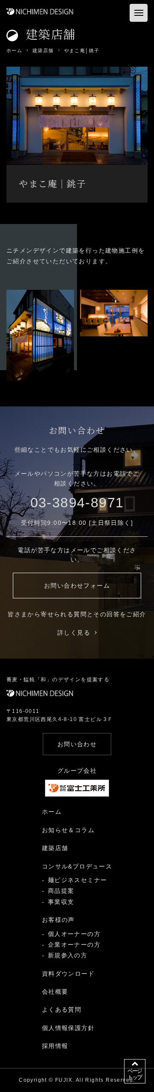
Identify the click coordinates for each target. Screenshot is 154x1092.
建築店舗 (55, 848)
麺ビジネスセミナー (77, 880)
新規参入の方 (67, 955)
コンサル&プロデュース (77, 866)
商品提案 (61, 890)
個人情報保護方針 (68, 1027)
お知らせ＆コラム (68, 830)
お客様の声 (58, 919)
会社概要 (55, 991)
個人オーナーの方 (74, 933)
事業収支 (61, 901)
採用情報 (55, 1045)
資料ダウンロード (68, 973)
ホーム (52, 811)
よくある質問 (61, 1009)
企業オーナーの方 (74, 944)
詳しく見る (73, 632)
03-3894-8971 (77, 502)
